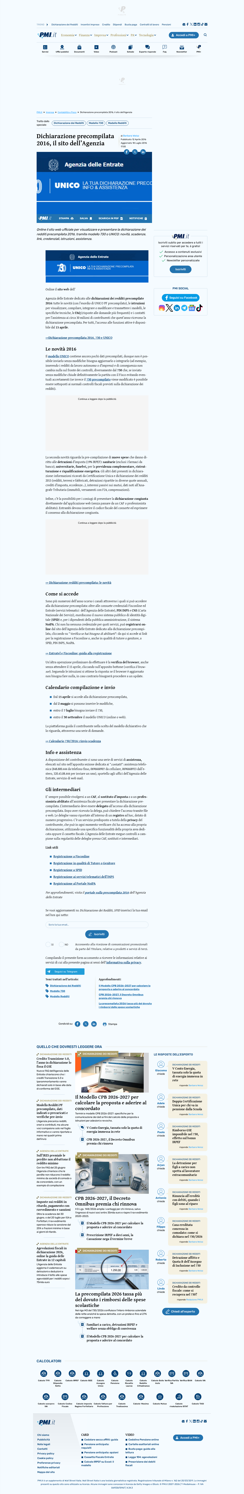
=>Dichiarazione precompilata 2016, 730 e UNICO (79, 337)
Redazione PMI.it (194, 1299)
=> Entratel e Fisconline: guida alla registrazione (79, 653)
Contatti (42, 1448)
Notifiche (136, 218)
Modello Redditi (117, 123)
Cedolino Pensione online (143, 1439)
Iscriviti (180, 269)
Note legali (43, 1444)
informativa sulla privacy (123, 962)
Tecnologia (146, 35)
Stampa (64, 218)
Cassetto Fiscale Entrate (99, 1457)
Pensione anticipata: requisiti (95, 1446)
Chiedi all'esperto (183, 1311)
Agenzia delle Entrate (54, 1151)
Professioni (118, 35)
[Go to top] (209, 1482)
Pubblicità (43, 1439)
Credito (106, 24)
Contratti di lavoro (149, 24)
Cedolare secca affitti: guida (101, 1439)
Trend (40, 24)
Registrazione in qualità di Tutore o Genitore (84, 863)
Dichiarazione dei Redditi (64, 24)
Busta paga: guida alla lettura (140, 1450)
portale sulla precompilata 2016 (107, 892)
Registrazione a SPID (67, 869)
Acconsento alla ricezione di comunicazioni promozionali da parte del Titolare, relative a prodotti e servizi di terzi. (111, 946)
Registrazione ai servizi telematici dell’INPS (83, 876)
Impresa (100, 35)
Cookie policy (45, 1458)
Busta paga (131, 24)
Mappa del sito (46, 1472)
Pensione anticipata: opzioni (101, 1452)
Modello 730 (96, 123)
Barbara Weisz (131, 135)
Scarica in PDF (109, 218)
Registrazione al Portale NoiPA (74, 883)
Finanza (84, 35)
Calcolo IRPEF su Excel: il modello (97, 1463)
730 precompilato (98, 379)
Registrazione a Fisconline (71, 856)
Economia (67, 35)
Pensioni (166, 24)
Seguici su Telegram (65, 971)
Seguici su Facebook (183, 297)
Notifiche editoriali (48, 1467)
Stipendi (117, 24)
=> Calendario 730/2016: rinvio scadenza (73, 741)
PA (132, 35)
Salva (84, 218)
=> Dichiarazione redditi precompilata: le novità (78, 582)
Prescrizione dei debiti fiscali (140, 1463)
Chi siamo (43, 1435)
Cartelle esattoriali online (143, 1444)
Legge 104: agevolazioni (142, 1457)
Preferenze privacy (48, 1462)
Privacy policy (45, 1453)
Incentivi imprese (90, 24)
